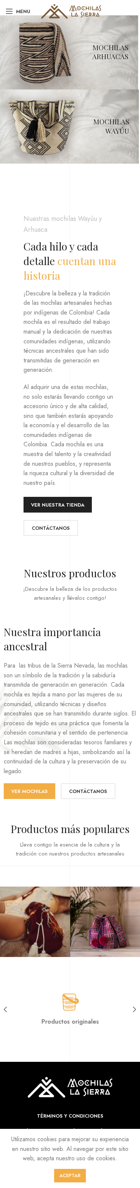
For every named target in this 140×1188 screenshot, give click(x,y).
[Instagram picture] (35, 922)
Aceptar (70, 1175)
